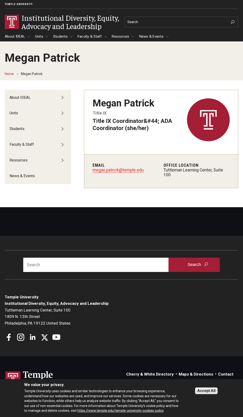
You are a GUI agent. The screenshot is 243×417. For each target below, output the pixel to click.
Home (9, 74)
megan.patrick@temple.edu (118, 170)
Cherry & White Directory (150, 374)
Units (39, 36)
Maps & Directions (196, 374)
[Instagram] (21, 338)
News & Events (151, 36)
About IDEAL (15, 36)
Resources (120, 36)
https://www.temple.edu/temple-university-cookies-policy (120, 410)
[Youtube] (56, 338)
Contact (226, 374)
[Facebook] (9, 338)
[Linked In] (32, 338)
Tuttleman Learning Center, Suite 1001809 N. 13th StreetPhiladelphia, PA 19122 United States (37, 317)
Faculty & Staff (90, 36)
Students (60, 36)
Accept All (206, 391)
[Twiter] (44, 338)
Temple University (19, 4)
